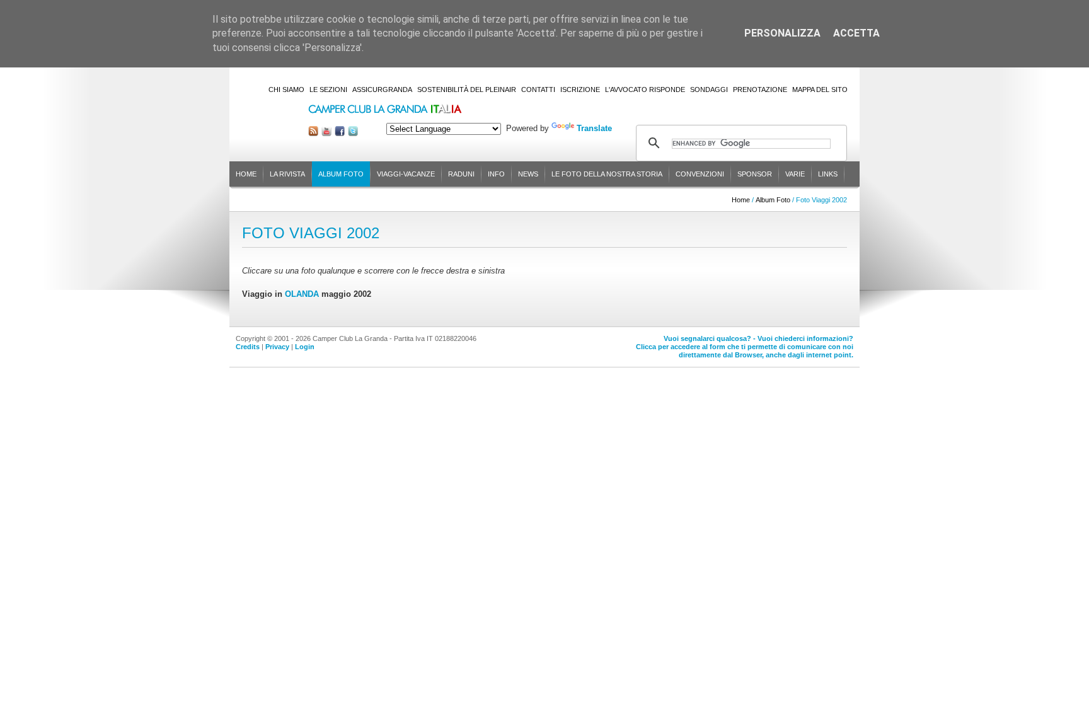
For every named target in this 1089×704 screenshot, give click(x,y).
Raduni (461, 174)
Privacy (277, 346)
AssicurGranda (382, 89)
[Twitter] (353, 133)
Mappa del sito (820, 89)
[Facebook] (340, 133)
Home (246, 174)
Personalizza (782, 33)
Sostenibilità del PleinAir (466, 89)
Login (304, 346)
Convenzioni (700, 174)
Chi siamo (286, 89)
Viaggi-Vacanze (406, 174)
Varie (795, 174)
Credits (248, 346)
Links (828, 174)
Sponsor (754, 174)
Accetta (856, 33)
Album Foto (341, 174)
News (528, 174)
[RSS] (313, 133)
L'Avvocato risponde (645, 89)
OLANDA (302, 294)
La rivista (287, 174)
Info (496, 174)
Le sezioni (328, 89)
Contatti (538, 89)
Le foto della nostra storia (606, 174)
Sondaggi (709, 89)
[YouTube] (326, 133)
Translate (594, 128)
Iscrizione (580, 89)
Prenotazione (760, 89)
